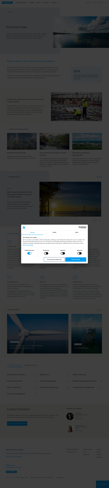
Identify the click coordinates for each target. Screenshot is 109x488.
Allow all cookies (75, 259)
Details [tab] (54, 232)
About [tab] (76, 232)
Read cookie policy (28, 245)
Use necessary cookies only (54, 259)
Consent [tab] (32, 232)
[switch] (46, 253)
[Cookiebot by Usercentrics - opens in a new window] (79, 227)
